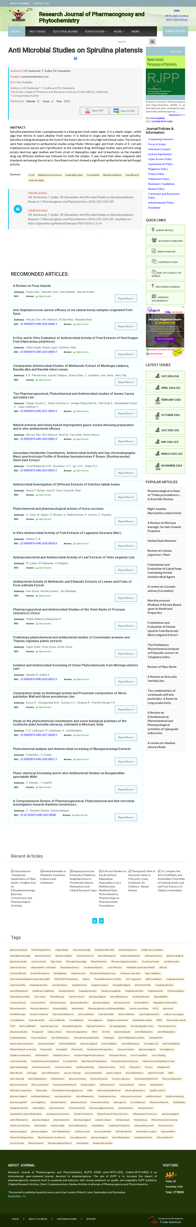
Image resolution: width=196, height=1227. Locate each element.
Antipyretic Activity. (103, 1143)
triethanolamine (18, 1037)
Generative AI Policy (160, 164)
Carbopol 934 (156, 1037)
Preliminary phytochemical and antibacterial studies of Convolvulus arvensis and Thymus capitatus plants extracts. (71, 639)
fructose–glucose (121, 1078)
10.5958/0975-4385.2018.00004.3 (38, 324)
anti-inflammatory (107, 955)
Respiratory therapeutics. (100, 1049)
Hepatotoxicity (155, 990)
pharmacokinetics (79, 1002)
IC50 (12, 1026)
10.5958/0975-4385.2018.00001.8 (38, 439)
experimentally (17, 985)
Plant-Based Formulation (94, 1061)
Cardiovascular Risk (130, 973)
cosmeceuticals (18, 1002)
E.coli (31, 175)
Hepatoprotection (134, 990)
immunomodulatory (130, 955)
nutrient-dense (76, 996)
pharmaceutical (122, 1002)
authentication (107, 1084)
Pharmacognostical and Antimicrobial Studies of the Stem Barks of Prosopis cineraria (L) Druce (69, 611)
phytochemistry (43, 955)
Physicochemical (99, 1078)
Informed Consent (159, 149)
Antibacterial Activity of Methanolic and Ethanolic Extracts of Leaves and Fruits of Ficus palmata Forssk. (72, 583)
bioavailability (161, 996)
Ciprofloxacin (132, 175)
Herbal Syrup (140, 1119)
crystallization (17, 1020)
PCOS (155, 1008)
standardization (66, 990)
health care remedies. (152, 949)
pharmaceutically (18, 1031)
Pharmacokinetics (40, 1008)
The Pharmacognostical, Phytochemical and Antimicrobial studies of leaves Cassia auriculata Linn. (73, 395)
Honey (142, 1084)
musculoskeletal (93, 1072)
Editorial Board (65, 31)
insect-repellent (139, 1055)
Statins (86, 979)
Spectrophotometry (135, 1090)
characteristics (145, 1107)
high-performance (96, 1026)
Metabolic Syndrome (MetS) (141, 967)
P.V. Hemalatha (61, 70)
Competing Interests (161, 139)
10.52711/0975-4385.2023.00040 (38, 815)
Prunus (149, 1067)
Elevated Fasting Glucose (103, 973)
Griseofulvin (93, 175)
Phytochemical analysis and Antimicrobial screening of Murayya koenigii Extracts (72, 749)
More (118, 31)
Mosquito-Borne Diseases (124, 1061)
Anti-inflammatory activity (131, 1037)
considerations (60, 985)
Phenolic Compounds (21, 1090)
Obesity (163, 967)
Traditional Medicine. (119, 1125)
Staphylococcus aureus (50, 175)
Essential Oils (70, 1061)
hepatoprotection (164, 985)
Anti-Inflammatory (78, 1125)
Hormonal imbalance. (63, 1014)
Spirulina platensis (112, 175)
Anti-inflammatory (37, 1078)
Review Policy (156, 188)
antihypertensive (153, 955)
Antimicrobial (57, 1125)
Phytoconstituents (159, 1102)
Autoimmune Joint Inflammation (26, 1113)
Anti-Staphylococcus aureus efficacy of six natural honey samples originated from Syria (73, 311)
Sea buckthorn (141, 1002)
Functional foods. (150, 961)
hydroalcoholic (106, 1014)
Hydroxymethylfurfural (109, 1090)
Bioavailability (60, 1008)
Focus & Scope (157, 144)
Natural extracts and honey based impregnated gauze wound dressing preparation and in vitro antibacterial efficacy (73, 426)
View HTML (127, 110)
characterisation (63, 1067)
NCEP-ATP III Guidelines (66, 979)
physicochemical (18, 949)
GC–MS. (106, 1031)
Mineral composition (76, 1031)
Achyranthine (168, 1131)
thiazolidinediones (69, 967)
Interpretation (88, 1084)
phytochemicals (122, 1031)
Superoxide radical (176, 1020)
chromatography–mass (142, 1026)
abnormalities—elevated (43, 967)
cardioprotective (140, 996)
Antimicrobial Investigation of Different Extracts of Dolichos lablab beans (66, 484)
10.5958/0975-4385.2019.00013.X (38, 679)
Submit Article (175, 31)
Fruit (122, 1067)
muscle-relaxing (72, 1072)
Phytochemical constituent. (51, 1137)
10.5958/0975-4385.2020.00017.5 (38, 759)
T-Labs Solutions (170, 1222)
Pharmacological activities (124, 961)
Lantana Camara (103, 1119)
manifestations (125, 1107)
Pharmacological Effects (60, 1143)
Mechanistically (143, 985)
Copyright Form (167, 262)
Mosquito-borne (117, 1055)
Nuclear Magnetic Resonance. (89, 1055)
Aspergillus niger (74, 175)
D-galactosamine (99, 985)
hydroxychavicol (85, 955)
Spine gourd (120, 1102)
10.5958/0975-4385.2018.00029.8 (38, 543)
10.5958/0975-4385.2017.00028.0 (38, 735)
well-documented (41, 1067)
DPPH (159, 1020)
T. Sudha (47, 70)
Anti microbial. (36, 180)
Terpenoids (46, 1049)
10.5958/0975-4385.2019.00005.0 (38, 351)
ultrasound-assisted (131, 1096)
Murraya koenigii (81, 949)
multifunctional (153, 1096)
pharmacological (64, 955)
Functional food (77, 1107)
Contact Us (41, 3)
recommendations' (93, 967)
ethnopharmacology (20, 955)
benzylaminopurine (72, 1026)
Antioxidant (78, 1008)
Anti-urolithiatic (126, 1014)
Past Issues (37, 31)
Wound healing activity (21, 1137)
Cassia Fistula (17, 1143)
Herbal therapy (17, 1014)
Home (15, 31)
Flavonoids (77, 1049)
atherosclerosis (18, 967)
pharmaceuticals (18, 961)
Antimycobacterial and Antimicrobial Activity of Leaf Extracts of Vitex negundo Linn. (74, 557)
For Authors (95, 31)
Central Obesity (18, 973)
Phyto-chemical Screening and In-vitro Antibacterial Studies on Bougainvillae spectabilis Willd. (68, 775)
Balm (170, 1072)
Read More (125, 298)
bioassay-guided (18, 1102)
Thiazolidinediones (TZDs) (107, 979)
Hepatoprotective (19, 1107)
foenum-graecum (49, 1026)
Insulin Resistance (40, 973)
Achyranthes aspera (146, 1131)
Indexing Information (160, 299)
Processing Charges (167, 286)
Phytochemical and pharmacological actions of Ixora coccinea (58, 508)
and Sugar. (32, 1072)
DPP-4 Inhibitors (154, 979)
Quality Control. (157, 1090)
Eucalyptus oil (151, 1043)
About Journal (20, 3)
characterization (46, 1043)
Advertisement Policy (161, 202)
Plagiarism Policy (158, 169)
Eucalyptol (61, 1049)
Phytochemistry (99, 961)
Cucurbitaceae (137, 1102)
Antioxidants (41, 1055)
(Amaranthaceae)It (144, 1125)
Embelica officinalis (104, 949)
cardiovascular (171, 961)
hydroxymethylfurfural (146, 1078)
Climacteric (135, 1067)
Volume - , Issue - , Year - (48, 101)
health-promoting (85, 1067)
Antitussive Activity (20, 1125)
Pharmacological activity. (101, 1107)
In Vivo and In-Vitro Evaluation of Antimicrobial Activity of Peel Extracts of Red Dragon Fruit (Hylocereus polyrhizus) (75, 339)
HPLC (94, 1031)
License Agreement (160, 154)
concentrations (39, 1037)
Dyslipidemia (60, 973)
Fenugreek (37, 1031)
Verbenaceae (122, 1119)
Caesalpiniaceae (78, 1137)
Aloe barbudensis (128, 949)
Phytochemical (36, 1143)
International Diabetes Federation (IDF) (30, 979)
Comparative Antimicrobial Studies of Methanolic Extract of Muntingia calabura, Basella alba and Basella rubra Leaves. (71, 367)
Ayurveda (168, 1008)
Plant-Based (16, 1072)
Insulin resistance (39, 1014)
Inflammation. (58, 1078)
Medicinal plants (175, 990)
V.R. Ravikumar (31, 70)
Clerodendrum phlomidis (86, 1037)
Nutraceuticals (56, 1107)
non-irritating (158, 1055)
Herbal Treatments (83, 1113)
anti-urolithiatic (86, 1014)
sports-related (113, 1072)
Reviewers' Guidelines (161, 183)
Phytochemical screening (23, 1049)
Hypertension (78, 973)
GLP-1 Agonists (133, 979)
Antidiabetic (179, 1102)
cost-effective (115, 967)
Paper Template (166, 251)
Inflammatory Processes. (145, 1113)
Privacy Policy (156, 174)
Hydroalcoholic (37, 1020)
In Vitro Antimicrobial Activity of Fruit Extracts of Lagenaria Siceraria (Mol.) (67, 533)
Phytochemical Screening (164, 1119)
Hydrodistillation (171, 1043)
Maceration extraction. (21, 1043)
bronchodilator (109, 1043)
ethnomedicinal (123, 1131)
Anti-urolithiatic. (28, 1026)
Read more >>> (177, 114)
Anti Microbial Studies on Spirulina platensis (75, 50)
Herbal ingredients (41, 949)
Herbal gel (109, 1037)
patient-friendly (156, 1072)
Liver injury (40, 996)
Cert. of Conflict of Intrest (166, 274)
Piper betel (56, 961)
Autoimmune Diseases (58, 1113)
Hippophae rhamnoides (165, 1002)
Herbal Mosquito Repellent (45, 1061)
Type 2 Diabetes (153, 973)
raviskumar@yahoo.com (35, 76)
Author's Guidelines (170, 240)
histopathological (121, 985)
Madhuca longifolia (111, 990)
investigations (95, 1020)
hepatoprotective (175, 979)
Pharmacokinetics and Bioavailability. (106, 1008)
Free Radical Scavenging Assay (67, 1090)
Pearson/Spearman (171, 1078)
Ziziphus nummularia (117, 1020)
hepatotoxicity (79, 985)
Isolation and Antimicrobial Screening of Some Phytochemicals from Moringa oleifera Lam (75, 667)
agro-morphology (19, 1067)
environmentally (18, 1061)
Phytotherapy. (57, 996)
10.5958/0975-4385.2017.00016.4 (38, 411)
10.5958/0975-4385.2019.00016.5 (38, 470)
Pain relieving (17, 1078)
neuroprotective (63, 1096)
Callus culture (55, 1031)
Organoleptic (62, 949)
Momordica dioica (100, 1102)
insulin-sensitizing (139, 1008)
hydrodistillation (67, 1043)
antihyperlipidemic (40, 1096)
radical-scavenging (173, 1014)
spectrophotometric (149, 1014)
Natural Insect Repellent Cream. (159, 1061)
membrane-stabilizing (43, 990)
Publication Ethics (159, 178)
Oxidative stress (61, 1055)
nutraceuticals (38, 961)
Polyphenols (163, 1067)
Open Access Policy (160, 159)
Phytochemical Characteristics (112, 1113)
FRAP (89, 1090)
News (135, 31)
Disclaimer (154, 207)
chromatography (117, 1026)
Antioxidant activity (20, 996)
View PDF (97, 110)
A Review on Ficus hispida (32, 286)
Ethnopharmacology (76, 961)
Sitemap (91, 1218)
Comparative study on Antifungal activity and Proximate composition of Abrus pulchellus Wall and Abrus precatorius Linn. (70, 695)
